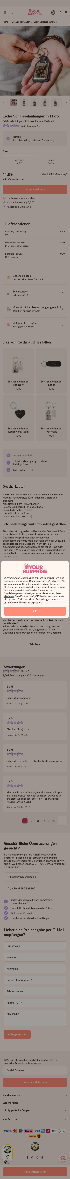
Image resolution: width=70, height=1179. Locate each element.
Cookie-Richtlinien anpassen (25, 602)
